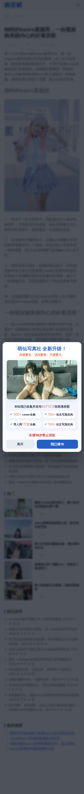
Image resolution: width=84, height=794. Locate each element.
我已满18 (57, 444)
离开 (20, 444)
